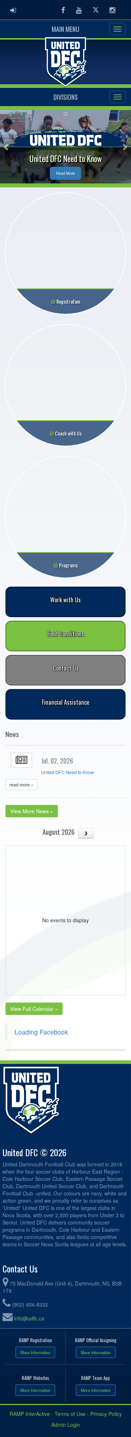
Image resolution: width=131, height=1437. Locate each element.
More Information (35, 1352)
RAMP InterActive (29, 1413)
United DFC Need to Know (67, 772)
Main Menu (65, 29)
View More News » (31, 811)
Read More (65, 173)
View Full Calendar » (34, 1008)
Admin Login (65, 1424)
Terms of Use (70, 1413)
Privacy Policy (106, 1413)
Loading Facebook (41, 1031)
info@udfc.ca (29, 1318)
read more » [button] (21, 784)
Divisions (65, 97)
